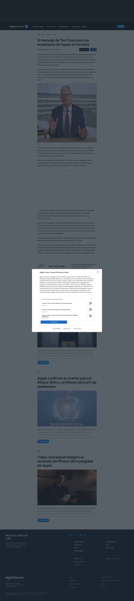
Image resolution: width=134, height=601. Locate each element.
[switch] (89, 303)
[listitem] (67, 299)
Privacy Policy (77, 328)
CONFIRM (54, 322)
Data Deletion (57, 328)
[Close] (98, 272)
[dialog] (67, 300)
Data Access (67, 328)
